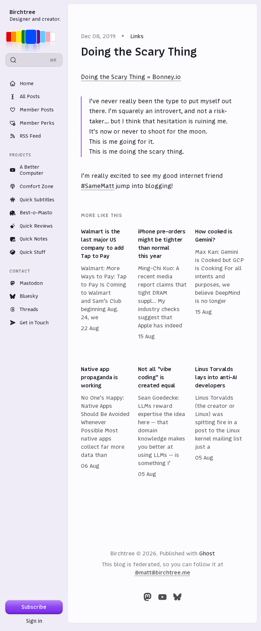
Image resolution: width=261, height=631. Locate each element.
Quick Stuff (33, 252)
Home (27, 83)
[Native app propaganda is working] (105, 422)
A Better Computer (32, 170)
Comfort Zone (36, 186)
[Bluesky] (177, 597)
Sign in (34, 621)
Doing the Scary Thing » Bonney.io (131, 77)
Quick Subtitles (37, 199)
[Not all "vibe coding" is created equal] (162, 422)
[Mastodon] (147, 597)
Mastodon (31, 283)
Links (137, 36)
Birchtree (22, 12)
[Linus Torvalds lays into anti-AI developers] (219, 422)
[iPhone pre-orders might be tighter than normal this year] (162, 284)
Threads (29, 309)
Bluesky (29, 296)
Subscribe (34, 607)
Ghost (207, 553)
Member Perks (37, 123)
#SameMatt (97, 186)
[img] (32, 36)
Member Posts (37, 109)
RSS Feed (30, 136)
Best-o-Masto (36, 212)
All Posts (30, 96)
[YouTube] (162, 597)
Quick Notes (34, 238)
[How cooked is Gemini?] (219, 284)
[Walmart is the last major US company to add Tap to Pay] (105, 284)
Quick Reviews (36, 225)
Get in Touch (34, 322)
